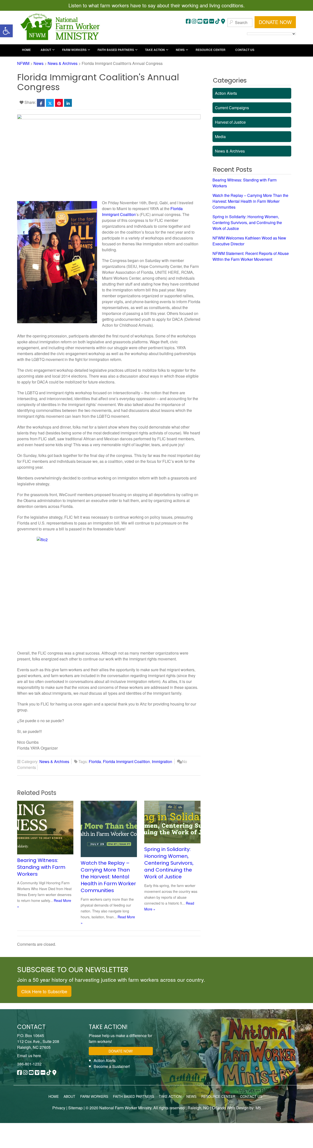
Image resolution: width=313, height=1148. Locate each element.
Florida (95, 761)
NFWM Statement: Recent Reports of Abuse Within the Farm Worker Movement (250, 256)
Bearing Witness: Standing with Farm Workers (41, 867)
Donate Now (275, 21)
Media (220, 136)
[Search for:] (239, 22)
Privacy (58, 1108)
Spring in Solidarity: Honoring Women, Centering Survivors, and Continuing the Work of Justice (168, 863)
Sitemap (75, 1108)
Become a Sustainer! (112, 1066)
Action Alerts (226, 93)
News (191, 1096)
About (69, 1096)
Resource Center (218, 1096)
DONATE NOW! (121, 1051)
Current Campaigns (232, 107)
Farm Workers (94, 1096)
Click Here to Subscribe (44, 991)
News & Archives (54, 761)
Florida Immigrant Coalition (126, 761)
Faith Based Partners (133, 1096)
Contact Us (251, 1096)
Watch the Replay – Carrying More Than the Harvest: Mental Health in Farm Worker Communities (108, 877)
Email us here (29, 1055)
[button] (6, 30)
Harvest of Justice (230, 122)
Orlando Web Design (229, 1108)
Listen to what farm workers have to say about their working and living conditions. (156, 5)
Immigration (162, 761)
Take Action (170, 1096)
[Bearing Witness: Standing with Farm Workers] (47, 827)
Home (53, 1096)
